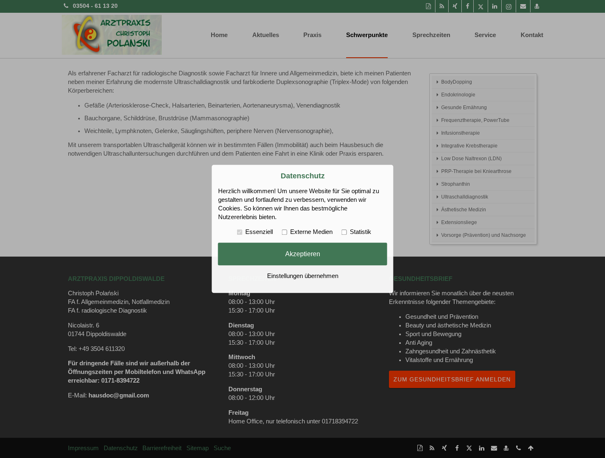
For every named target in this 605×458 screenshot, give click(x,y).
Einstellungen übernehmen (302, 276)
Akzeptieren (302, 253)
